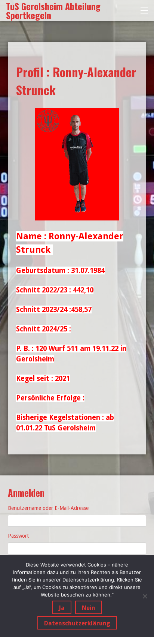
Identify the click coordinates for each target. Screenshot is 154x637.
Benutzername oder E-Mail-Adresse (48, 508)
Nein (88, 608)
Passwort (18, 536)
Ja (62, 608)
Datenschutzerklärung (77, 623)
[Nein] (144, 596)
